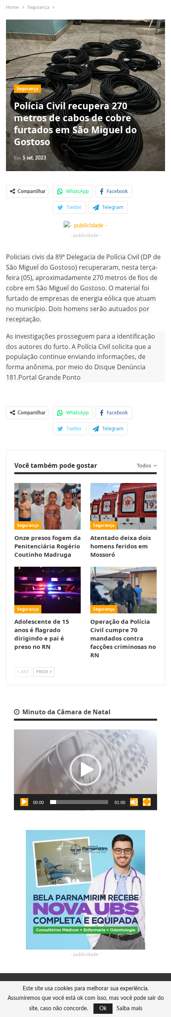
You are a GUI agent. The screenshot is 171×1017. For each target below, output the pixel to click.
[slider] (79, 802)
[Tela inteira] (147, 802)
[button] (85, 770)
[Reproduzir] (24, 802)
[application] (85, 769)
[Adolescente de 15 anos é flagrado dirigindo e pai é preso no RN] (47, 590)
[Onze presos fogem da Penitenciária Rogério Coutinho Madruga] (47, 506)
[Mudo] (134, 802)
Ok (103, 1008)
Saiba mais (129, 1008)
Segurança (27, 88)
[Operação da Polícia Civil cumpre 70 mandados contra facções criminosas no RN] (123, 590)
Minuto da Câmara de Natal (66, 712)
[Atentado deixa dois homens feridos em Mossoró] (123, 506)
